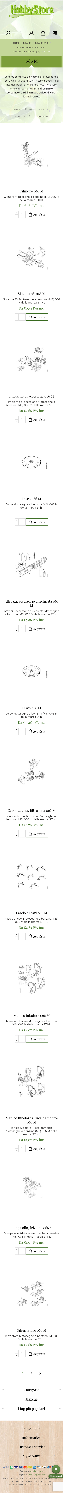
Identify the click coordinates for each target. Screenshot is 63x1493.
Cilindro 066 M (31, 191)
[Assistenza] (56, 1469)
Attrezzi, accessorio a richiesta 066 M (31, 603)
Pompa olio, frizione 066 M (31, 1228)
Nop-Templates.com (37, 1474)
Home (16, 43)
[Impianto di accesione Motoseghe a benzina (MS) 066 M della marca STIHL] (31, 359)
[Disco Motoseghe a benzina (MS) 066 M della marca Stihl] (31, 462)
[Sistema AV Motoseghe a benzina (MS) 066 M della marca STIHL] (31, 257)
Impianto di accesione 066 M (31, 396)
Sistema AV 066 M (31, 293)
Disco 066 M (31, 499)
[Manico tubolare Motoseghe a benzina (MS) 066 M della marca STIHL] (31, 978)
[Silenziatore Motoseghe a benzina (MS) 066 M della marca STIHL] (31, 1293)
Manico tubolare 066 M (31, 1015)
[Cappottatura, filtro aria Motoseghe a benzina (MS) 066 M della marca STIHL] (31, 773)
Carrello (43, 33)
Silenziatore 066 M (31, 1330)
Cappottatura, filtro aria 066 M (32, 810)
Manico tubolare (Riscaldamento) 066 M (32, 1120)
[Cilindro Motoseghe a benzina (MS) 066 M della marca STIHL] (31, 154)
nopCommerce (36, 1471)
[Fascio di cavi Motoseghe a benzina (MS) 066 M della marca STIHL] (31, 876)
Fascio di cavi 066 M (31, 913)
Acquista (39, 215)
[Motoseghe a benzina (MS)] (31, 1191)
